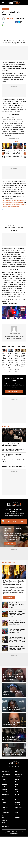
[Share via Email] (21, 22)
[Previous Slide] (3, 153)
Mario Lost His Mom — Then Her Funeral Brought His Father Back (12, 455)
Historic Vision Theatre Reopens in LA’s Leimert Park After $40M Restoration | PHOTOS (17, 614)
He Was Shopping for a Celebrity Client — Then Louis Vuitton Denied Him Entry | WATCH (6, 154)
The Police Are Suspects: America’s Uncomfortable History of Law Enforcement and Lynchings (13, 738)
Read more (10, 598)
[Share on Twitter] (19, 22)
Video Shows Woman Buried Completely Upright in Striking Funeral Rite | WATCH (17, 648)
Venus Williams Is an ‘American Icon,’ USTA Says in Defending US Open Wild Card (13, 693)
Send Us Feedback (14, 391)
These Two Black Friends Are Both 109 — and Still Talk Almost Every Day (17, 631)
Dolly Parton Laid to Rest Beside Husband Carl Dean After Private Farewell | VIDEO (17, 153)
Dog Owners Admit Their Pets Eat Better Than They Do (13, 460)
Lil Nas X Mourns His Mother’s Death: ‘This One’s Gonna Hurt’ (12, 708)
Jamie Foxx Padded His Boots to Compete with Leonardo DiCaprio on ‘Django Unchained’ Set (13, 465)
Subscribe (10, 543)
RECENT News (14, 141)
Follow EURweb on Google (15, 521)
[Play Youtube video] (14, 312)
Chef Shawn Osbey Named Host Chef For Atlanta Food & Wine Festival (13, 753)
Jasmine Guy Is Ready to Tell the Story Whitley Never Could (14, 723)
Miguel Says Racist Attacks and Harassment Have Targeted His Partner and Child (13, 444)
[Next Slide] (25, 153)
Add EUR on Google (9, 22)
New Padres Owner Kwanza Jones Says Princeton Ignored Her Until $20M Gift (17, 622)
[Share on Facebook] (16, 22)
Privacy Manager (5, 826)
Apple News (5, 9)
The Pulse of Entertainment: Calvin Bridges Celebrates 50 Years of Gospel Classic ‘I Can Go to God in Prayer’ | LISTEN (17, 639)
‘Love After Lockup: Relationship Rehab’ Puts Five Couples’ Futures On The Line (13, 450)
